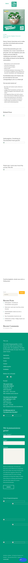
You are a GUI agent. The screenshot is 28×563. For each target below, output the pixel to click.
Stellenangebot (7, 366)
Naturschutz (8, 36)
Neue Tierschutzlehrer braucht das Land (13, 316)
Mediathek (6, 369)
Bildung (4, 36)
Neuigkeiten (13, 36)
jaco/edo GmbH (5, 559)
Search (4, 292)
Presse (5, 361)
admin (5, 34)
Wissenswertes (18, 36)
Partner (5, 363)
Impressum (6, 355)
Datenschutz (6, 358)
